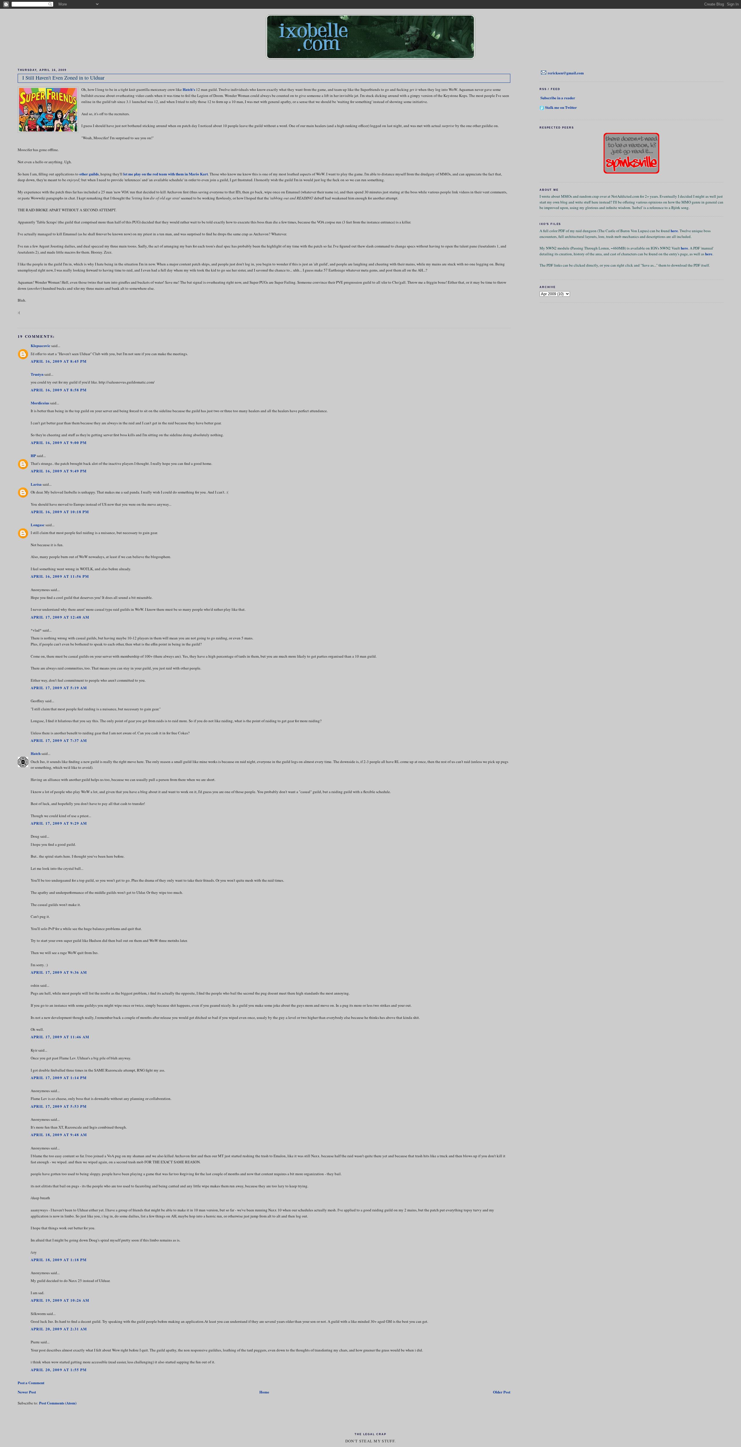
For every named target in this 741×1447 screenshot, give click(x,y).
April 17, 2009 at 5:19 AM (59, 687)
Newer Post (27, 1392)
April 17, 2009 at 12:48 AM (60, 617)
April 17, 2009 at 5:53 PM (59, 1106)
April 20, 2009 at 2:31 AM (59, 1329)
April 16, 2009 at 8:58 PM (59, 390)
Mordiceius (40, 403)
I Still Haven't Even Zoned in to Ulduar (63, 77)
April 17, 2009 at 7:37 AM (59, 740)
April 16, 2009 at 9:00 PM (59, 442)
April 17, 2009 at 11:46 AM (60, 1036)
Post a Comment (31, 1382)
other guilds (89, 174)
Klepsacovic (40, 345)
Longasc (38, 524)
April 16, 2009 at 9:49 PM (59, 471)
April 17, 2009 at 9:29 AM (59, 823)
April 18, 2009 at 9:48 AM (59, 1134)
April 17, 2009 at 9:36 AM (59, 972)
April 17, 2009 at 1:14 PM (59, 1077)
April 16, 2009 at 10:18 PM (60, 511)
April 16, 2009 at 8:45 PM (59, 361)
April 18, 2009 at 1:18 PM (59, 1259)
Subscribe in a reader (557, 97)
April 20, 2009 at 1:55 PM (59, 1369)
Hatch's (189, 89)
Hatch (36, 753)
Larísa (36, 484)
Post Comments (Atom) (57, 1403)
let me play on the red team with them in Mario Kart (165, 174)
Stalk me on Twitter (561, 107)
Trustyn (37, 374)
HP (33, 455)
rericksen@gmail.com (566, 73)
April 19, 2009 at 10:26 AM (60, 1300)
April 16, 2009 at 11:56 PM (60, 576)
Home (264, 1392)
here (674, 230)
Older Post (501, 1392)
